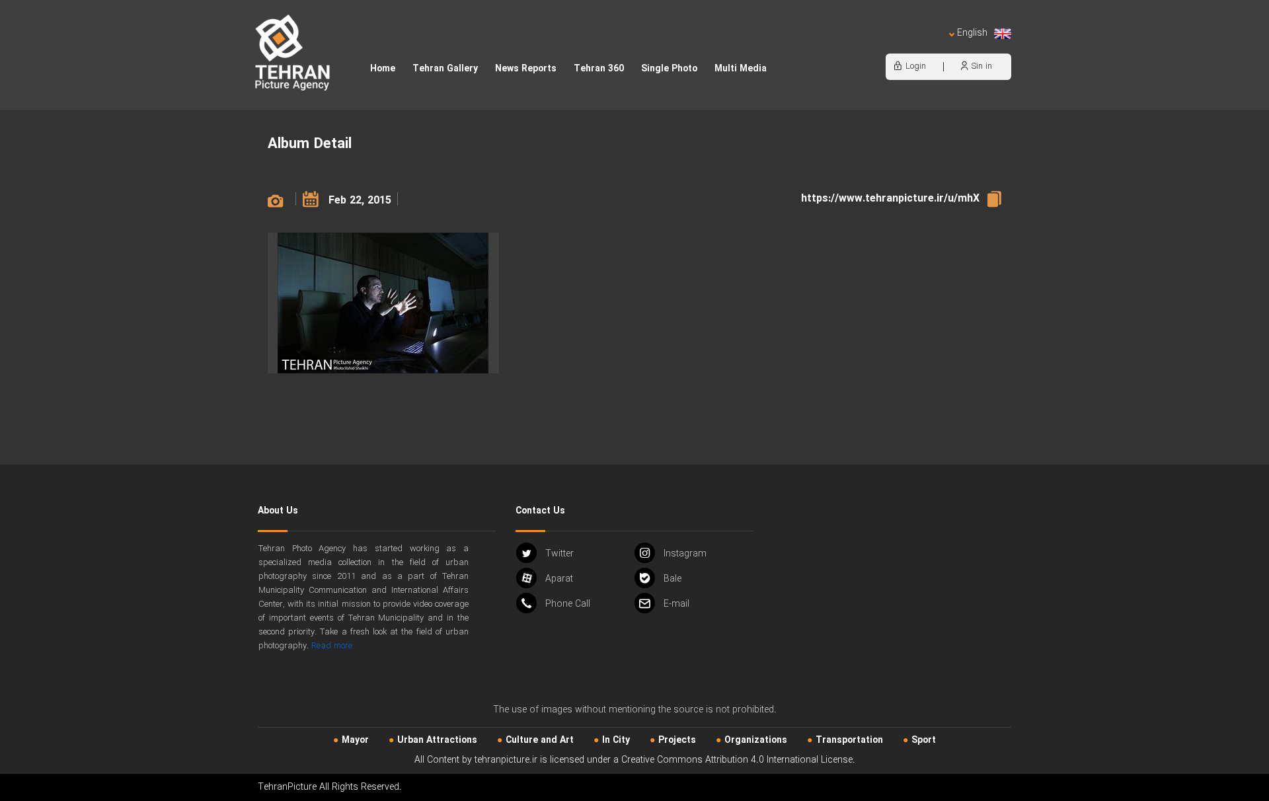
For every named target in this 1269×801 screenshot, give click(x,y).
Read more (331, 646)
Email (676, 604)
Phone (567, 604)
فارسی (928, 46)
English (972, 33)
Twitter (559, 554)
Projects (677, 740)
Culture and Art (540, 740)
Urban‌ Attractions (437, 740)
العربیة (896, 46)
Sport (923, 740)
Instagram (685, 554)
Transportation (849, 740)
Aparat (559, 579)
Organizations (755, 740)
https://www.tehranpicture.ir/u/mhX (890, 198)
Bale (672, 579)
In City (616, 740)
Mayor (355, 740)
